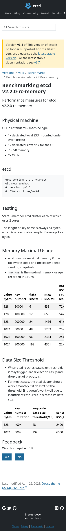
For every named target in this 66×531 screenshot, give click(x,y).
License (50, 526)
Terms (15, 526)
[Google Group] (4, 508)
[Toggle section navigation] (60, 27)
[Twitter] (9, 508)
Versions (8, 73)
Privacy (24, 526)
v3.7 (37, 62)
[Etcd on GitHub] (56, 508)
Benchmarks (36, 73)
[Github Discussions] (14, 508)
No (20, 457)
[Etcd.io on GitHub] (62, 508)
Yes (7, 457)
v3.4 (21, 73)
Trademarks (37, 526)
